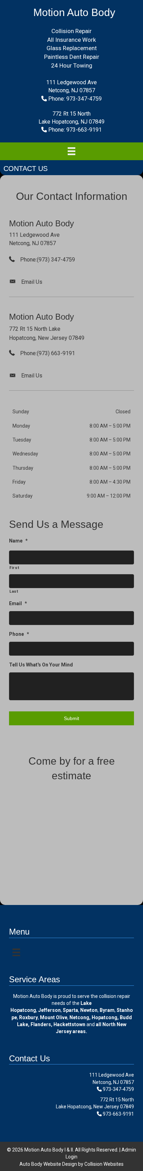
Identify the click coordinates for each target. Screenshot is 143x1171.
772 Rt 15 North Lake (34, 329)
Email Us (31, 282)
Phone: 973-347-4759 (75, 98)
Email (18, 603)
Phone (19, 634)
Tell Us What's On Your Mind (41, 665)
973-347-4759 (118, 1089)
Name (18, 541)
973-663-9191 (118, 1114)
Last (13, 591)
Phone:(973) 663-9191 (47, 353)
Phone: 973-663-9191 (75, 129)
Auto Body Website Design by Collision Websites (71, 1164)
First (14, 567)
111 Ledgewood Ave (34, 235)
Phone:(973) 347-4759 (47, 259)
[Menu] (71, 151)
